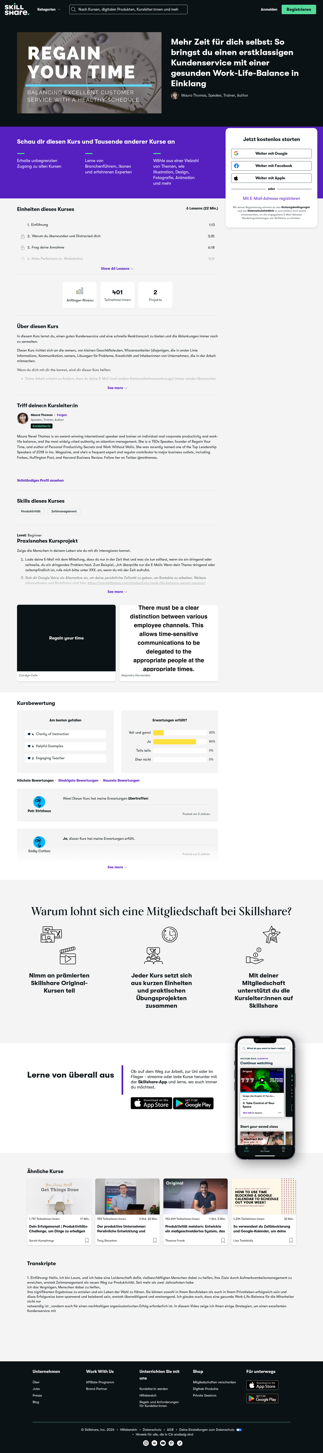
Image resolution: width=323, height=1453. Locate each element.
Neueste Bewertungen (121, 780)
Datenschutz (152, 1430)
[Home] (17, 9)
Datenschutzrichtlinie (261, 210)
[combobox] (128, 9)
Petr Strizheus (39, 811)
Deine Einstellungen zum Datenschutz (206, 1430)
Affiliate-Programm (100, 1382)
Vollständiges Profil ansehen (40, 480)
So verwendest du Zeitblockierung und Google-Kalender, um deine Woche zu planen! (261, 1231)
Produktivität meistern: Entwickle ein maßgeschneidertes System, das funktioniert (195, 1231)
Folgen (62, 414)
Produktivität (30, 511)
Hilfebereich (148, 1395)
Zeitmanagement (64, 511)
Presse (37, 1395)
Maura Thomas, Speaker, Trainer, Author (214, 95)
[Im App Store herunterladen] (150, 1103)
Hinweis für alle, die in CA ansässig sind (164, 1434)
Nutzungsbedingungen (295, 207)
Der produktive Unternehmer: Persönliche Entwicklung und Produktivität (121, 1231)
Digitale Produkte (205, 1389)
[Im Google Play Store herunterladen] (194, 1103)
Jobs (36, 1389)
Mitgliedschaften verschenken (214, 1382)
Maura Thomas (49, 415)
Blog (36, 1402)
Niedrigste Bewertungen (77, 780)
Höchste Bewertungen (35, 780)
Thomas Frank (175, 1240)
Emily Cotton (39, 851)
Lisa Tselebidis (243, 1240)
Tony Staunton (107, 1240)
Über (36, 1382)
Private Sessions (204, 1395)
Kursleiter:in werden (154, 1389)
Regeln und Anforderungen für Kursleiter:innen (159, 1404)
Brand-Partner (96, 1389)
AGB (170, 1430)
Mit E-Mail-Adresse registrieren (271, 198)
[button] (59, 9)
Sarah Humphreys (41, 1240)
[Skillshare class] (59, 1197)
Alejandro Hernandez (135, 675)
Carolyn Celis (28, 675)
